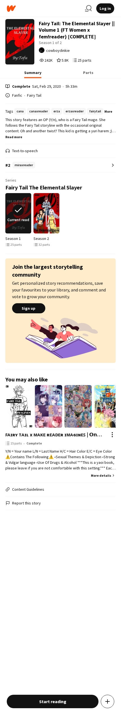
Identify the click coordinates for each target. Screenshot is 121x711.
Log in (105, 8)
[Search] (88, 8)
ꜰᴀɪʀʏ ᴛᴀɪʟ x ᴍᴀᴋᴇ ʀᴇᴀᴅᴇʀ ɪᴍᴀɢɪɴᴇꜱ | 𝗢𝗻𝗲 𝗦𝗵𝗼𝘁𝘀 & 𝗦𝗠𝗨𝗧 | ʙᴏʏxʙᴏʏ (55, 434)
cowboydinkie (58, 50)
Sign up (28, 308)
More (108, 111)
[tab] (32, 74)
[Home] (43, 8)
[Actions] (112, 434)
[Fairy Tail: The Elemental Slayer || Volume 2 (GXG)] (46, 213)
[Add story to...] (107, 701)
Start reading (52, 701)
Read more (13, 137)
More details (101, 475)
